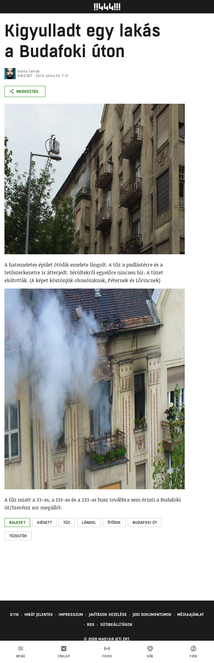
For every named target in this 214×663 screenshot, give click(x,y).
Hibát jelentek (39, 614)
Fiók (193, 656)
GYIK (14, 614)
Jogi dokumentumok (152, 614)
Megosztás (27, 91)
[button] (17, 522)
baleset (25, 76)
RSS (90, 624)
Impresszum (71, 614)
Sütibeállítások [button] (116, 624)
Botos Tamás (29, 71)
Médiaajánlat (190, 614)
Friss (107, 656)
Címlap (64, 656)
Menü (20, 656)
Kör (150, 656)
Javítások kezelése (108, 614)
